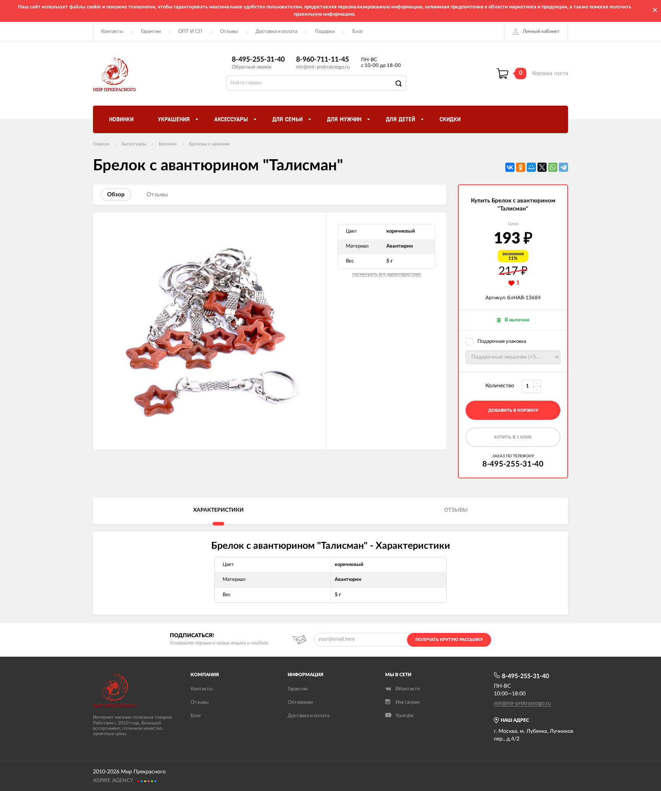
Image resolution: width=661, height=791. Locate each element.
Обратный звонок (252, 67)
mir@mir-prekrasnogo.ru (323, 67)
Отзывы (229, 31)
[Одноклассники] (520, 167)
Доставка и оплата (276, 31)
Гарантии (151, 31)
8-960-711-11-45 (322, 59)
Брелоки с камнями (209, 144)
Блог (357, 31)
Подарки (325, 31)
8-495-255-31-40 (258, 59)
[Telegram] (563, 167)
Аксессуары (134, 144)
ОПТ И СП (190, 31)
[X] (542, 167)
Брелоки (168, 144)
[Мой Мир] (531, 167)
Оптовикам (300, 702)
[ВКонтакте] (509, 167)
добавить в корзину (513, 410)
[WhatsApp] (552, 167)
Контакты (112, 31)
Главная (101, 144)
